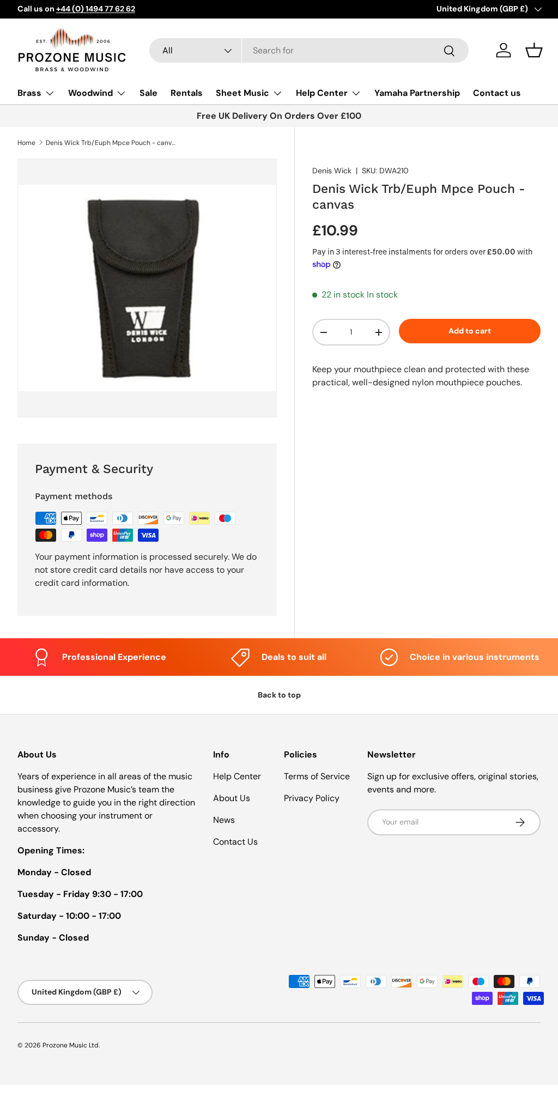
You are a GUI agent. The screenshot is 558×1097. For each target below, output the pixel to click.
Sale (148, 93)
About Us (231, 798)
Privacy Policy (311, 798)
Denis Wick (331, 170)
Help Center (237, 776)
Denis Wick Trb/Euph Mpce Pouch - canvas (111, 143)
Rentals (187, 93)
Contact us (497, 93)
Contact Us (235, 841)
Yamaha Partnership (417, 93)
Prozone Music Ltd (71, 1045)
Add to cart (469, 331)
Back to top (279, 695)
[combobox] (308, 50)
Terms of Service (317, 776)
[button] (534, 50)
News (224, 820)
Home (26, 143)
